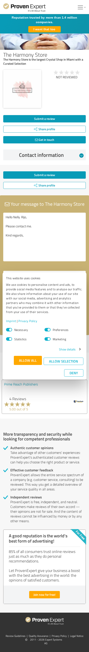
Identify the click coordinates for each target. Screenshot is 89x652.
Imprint (11, 321)
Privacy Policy (27, 321)
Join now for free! (44, 595)
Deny (74, 372)
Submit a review (44, 119)
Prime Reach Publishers (21, 384)
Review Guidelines (15, 636)
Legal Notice (76, 636)
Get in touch (46, 140)
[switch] (47, 329)
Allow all (28, 360)
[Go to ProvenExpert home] (24, 8)
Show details (67, 349)
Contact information (41, 155)
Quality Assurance (38, 636)
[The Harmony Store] (22, 89)
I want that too (44, 29)
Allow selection (63, 361)
